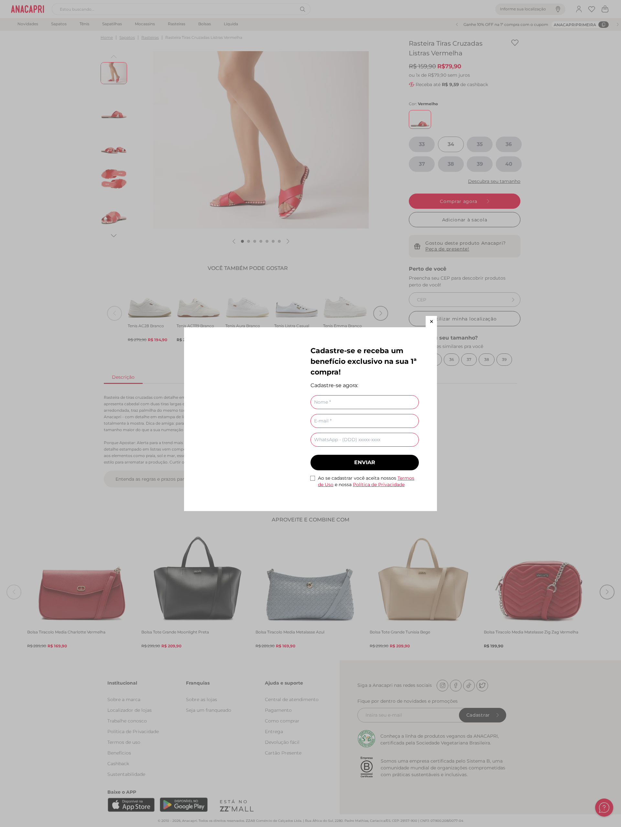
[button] (431, 321)
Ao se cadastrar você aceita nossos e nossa (366, 481)
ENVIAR (364, 462)
